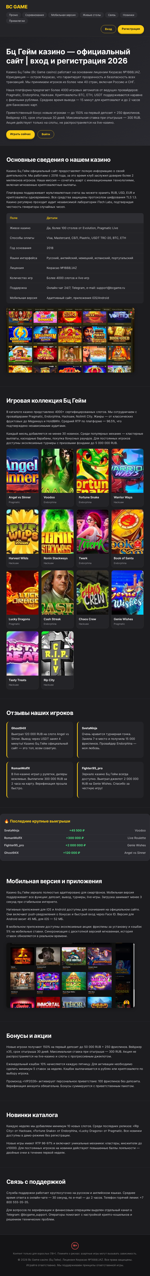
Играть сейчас (20, 134)
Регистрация (131, 29)
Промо (13, 14)
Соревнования (34, 14)
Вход (108, 29)
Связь (112, 14)
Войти (46, 134)
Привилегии (17, 20)
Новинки (128, 14)
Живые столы (92, 14)
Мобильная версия (63, 14)
